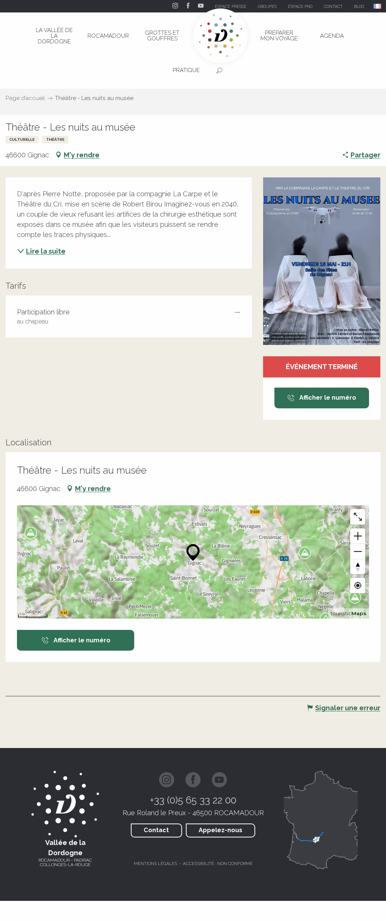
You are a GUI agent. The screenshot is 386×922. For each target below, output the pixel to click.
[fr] (378, 6)
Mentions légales (155, 863)
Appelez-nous (220, 830)
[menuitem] (54, 36)
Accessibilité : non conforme (218, 863)
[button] (378, 6)
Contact (156, 830)
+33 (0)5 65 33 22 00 (193, 800)
